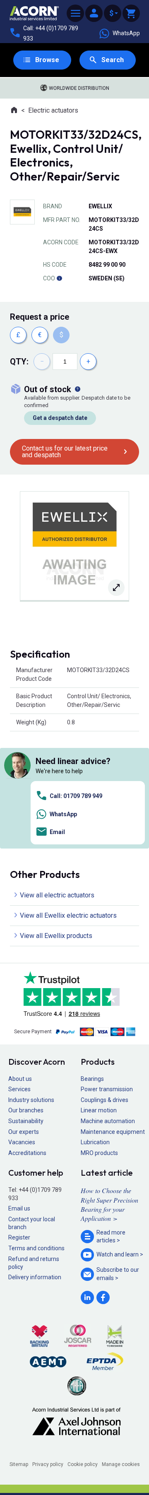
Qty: (19, 362)
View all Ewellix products (56, 936)
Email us (19, 1208)
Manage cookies (121, 1464)
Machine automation (108, 1121)
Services (19, 1089)
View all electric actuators (57, 895)
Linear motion (99, 1110)
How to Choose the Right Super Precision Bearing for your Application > (109, 1204)
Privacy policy (47, 1464)
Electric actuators (53, 110)
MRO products (99, 1153)
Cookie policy (82, 1464)
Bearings (92, 1078)
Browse (47, 60)
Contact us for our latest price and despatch (65, 451)
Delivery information (34, 1277)
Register (19, 1237)
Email (57, 832)
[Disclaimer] (59, 278)
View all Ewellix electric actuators (68, 915)
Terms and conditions (36, 1248)
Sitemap (19, 1464)
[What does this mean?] (77, 389)
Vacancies (21, 1142)
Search (112, 60)
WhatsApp (126, 33)
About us (20, 1078)
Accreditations (27, 1153)
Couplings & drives (104, 1100)
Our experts (23, 1131)
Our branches (25, 1110)
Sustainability (25, 1121)
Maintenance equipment (113, 1131)
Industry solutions (31, 1100)
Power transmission (107, 1089)
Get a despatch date (60, 418)
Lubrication (95, 1142)
